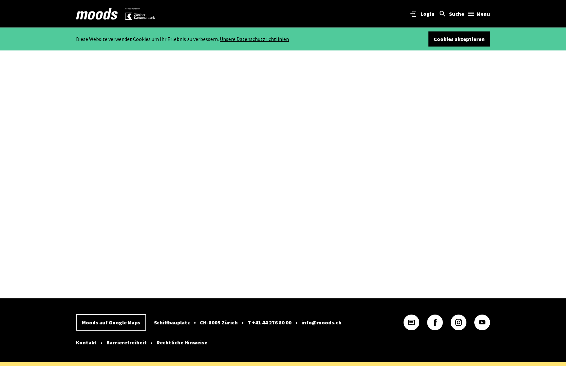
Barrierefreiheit (126, 342)
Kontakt (86, 342)
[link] (97, 14)
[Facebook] (435, 322)
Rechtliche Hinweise (182, 342)
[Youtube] (482, 322)
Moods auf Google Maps (111, 322)
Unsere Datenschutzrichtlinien (254, 39)
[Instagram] (458, 322)
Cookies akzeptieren (459, 39)
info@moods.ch (321, 322)
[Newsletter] (411, 322)
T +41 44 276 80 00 (270, 322)
